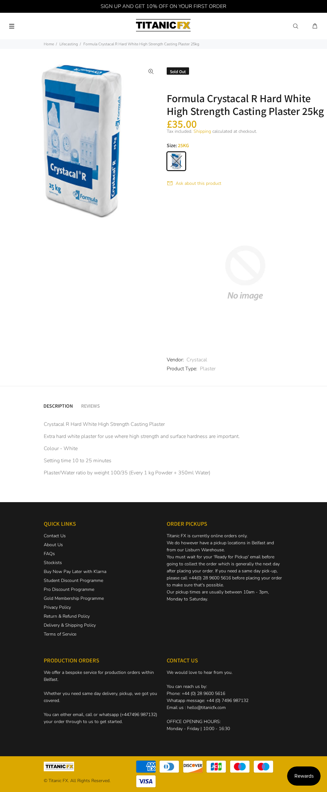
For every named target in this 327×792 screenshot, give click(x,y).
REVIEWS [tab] (90, 406)
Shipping (202, 131)
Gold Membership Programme (74, 598)
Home (49, 44)
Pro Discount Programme (69, 589)
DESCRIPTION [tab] (58, 406)
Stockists (53, 563)
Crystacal (196, 359)
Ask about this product (198, 183)
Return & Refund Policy (67, 616)
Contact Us (55, 536)
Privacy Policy (57, 607)
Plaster (208, 368)
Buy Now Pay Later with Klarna (75, 572)
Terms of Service (60, 634)
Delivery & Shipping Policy (70, 625)
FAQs (49, 554)
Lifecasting (68, 44)
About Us (53, 545)
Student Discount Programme (73, 580)
